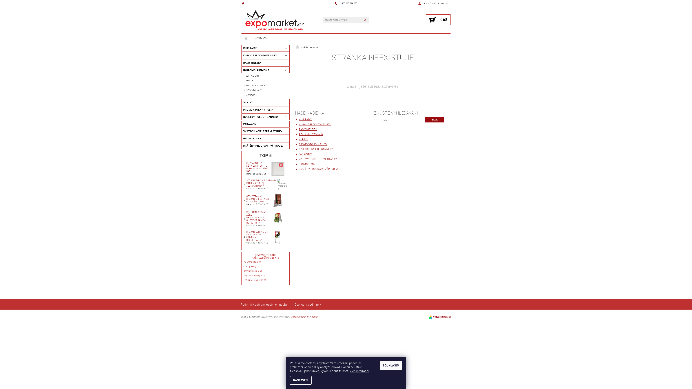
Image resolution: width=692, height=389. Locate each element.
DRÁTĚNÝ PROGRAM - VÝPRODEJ (263, 145)
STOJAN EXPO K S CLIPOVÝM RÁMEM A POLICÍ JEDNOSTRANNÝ (261, 183)
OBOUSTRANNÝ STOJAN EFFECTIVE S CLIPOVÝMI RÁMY (257, 199)
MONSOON (251, 95)
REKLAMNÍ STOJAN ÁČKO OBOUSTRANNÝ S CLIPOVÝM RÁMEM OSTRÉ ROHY (256, 217)
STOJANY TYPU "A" (255, 85)
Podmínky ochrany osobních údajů (264, 304)
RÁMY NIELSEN (252, 62)
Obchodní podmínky (307, 304)
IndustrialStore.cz (252, 262)
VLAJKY (248, 102)
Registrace (444, 3)
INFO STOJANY (253, 90)
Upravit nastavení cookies (305, 316)
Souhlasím (391, 365)
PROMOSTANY (252, 138)
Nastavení (301, 380)
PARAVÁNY (249, 124)
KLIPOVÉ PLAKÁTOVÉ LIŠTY (260, 55)
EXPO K (249, 80)
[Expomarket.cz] (274, 20)
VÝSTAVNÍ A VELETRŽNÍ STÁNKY (263, 131)
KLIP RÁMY (250, 48)
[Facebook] (243, 3)
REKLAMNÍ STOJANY (256, 69)
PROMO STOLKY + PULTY (258, 109)
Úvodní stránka (245, 38)
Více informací (359, 371)
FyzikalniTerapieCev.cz (254, 280)
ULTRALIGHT (252, 75)
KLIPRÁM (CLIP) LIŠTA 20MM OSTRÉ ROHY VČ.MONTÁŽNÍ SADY (257, 167)
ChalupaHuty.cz (251, 266)
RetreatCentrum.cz (252, 271)
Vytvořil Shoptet (442, 317)
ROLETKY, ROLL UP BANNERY (261, 116)
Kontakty (261, 38)
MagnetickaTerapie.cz (254, 275)
